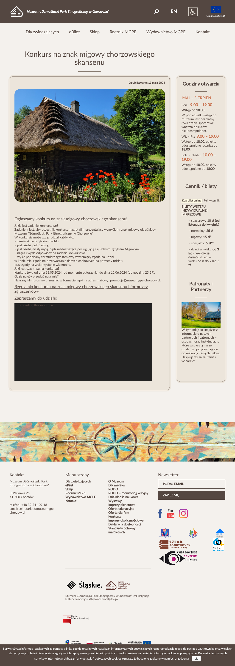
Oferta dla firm (118, 512)
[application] (83, 342)
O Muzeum (116, 481)
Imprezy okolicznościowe (125, 520)
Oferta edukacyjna (121, 508)
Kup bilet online (191, 200)
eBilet (74, 32)
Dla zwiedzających (42, 32)
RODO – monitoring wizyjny (128, 493)
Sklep (95, 32)
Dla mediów (116, 485)
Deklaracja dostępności (124, 524)
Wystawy (115, 501)
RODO (113, 489)
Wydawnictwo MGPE (165, 32)
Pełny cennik (211, 200)
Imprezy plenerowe (121, 505)
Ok (196, 658)
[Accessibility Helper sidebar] (188, 11)
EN (174, 11)
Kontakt (203, 32)
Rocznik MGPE (123, 32)
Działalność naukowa (123, 497)
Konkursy (114, 516)
